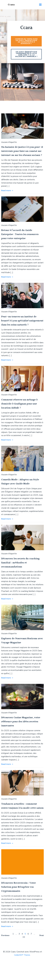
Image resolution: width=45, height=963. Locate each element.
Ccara (11, 5)
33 (23, 937)
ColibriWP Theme (22, 955)
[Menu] (40, 5)
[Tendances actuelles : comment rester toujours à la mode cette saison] (22, 782)
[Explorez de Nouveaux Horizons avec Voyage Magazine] (22, 617)
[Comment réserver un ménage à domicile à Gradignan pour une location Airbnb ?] (22, 378)
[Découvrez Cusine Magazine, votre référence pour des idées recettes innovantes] (22, 696)
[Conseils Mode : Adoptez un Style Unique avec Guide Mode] (22, 458)
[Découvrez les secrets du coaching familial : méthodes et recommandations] (22, 537)
